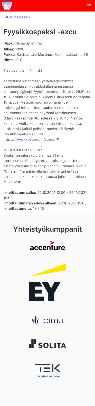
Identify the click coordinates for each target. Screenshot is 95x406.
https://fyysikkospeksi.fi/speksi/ (30, 139)
